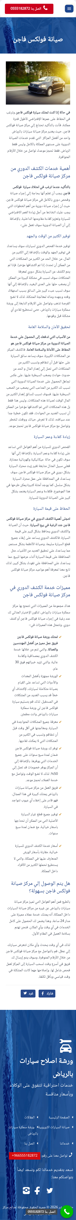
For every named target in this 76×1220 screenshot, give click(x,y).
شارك (50, 994)
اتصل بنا (29, 1144)
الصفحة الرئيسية (59, 1118)
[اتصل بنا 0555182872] (66, 1211)
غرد (31, 994)
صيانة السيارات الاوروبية (54, 1127)
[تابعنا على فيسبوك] (38, 1191)
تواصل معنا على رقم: (39, 1156)
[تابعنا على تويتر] (50, 1191)
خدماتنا (65, 1144)
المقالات (29, 1118)
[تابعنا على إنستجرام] (26, 1191)
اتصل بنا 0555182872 (26, 9)
